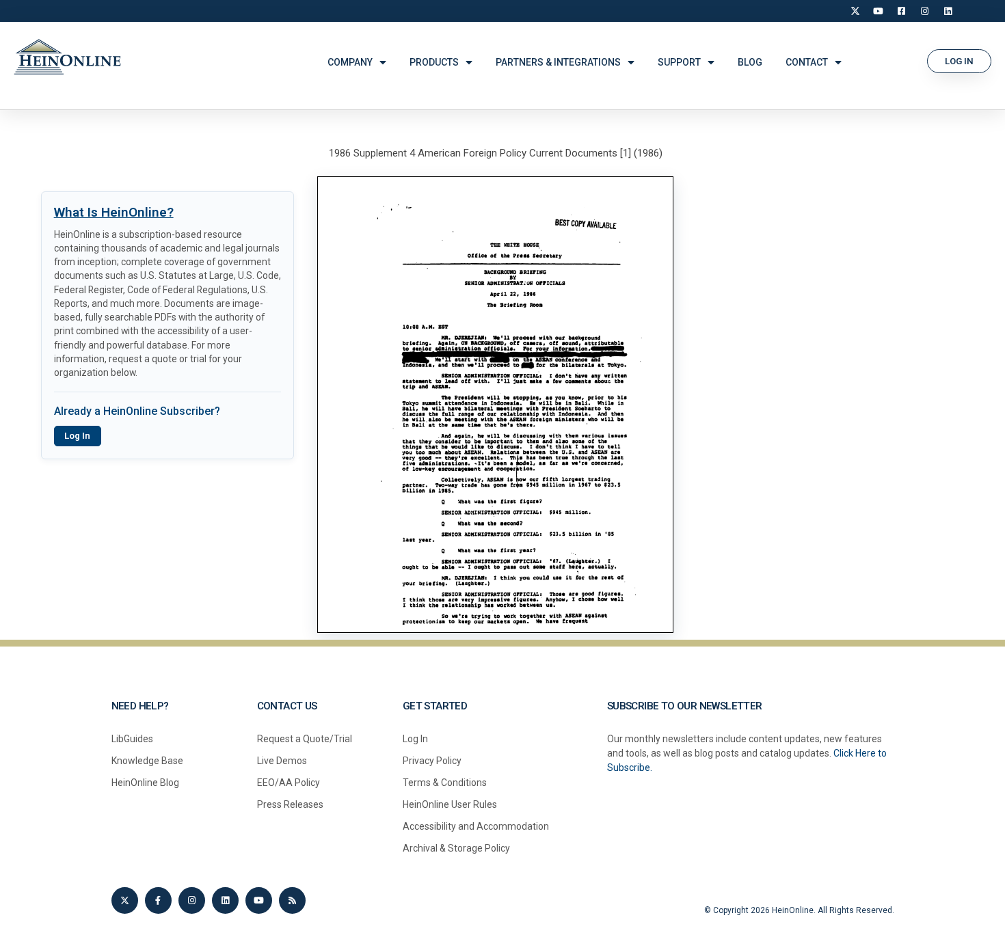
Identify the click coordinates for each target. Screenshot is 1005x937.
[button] (959, 61)
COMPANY (350, 62)
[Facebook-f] (158, 900)
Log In (77, 436)
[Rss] (292, 900)
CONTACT (807, 62)
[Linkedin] (225, 900)
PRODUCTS (434, 62)
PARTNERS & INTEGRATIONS (558, 62)
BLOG (750, 62)
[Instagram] (925, 11)
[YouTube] (878, 11)
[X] (855, 11)
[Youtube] (258, 900)
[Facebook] (902, 11)
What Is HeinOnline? (114, 212)
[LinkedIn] (948, 11)
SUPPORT (679, 62)
